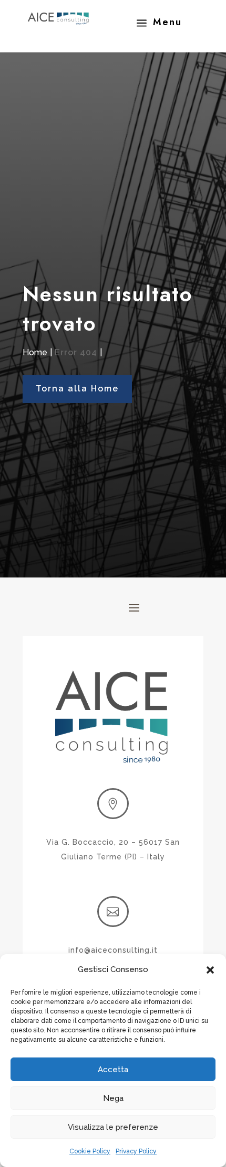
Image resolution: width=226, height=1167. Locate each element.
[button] (210, 970)
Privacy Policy (136, 1151)
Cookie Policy (89, 1151)
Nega (113, 1098)
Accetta (113, 1069)
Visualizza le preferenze (113, 1127)
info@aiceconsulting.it (113, 950)
